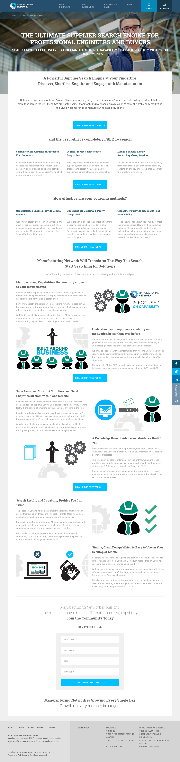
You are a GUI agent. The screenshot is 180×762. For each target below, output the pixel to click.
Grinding (110, 731)
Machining (111, 727)
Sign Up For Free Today (88, 125)
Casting (110, 737)
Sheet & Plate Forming (150, 734)
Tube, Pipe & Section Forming (120, 734)
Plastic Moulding (114, 746)
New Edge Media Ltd (38, 755)
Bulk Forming (146, 737)
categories (83, 727)
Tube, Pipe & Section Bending (120, 740)
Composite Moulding (149, 746)
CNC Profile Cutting (149, 731)
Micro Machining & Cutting (152, 727)
